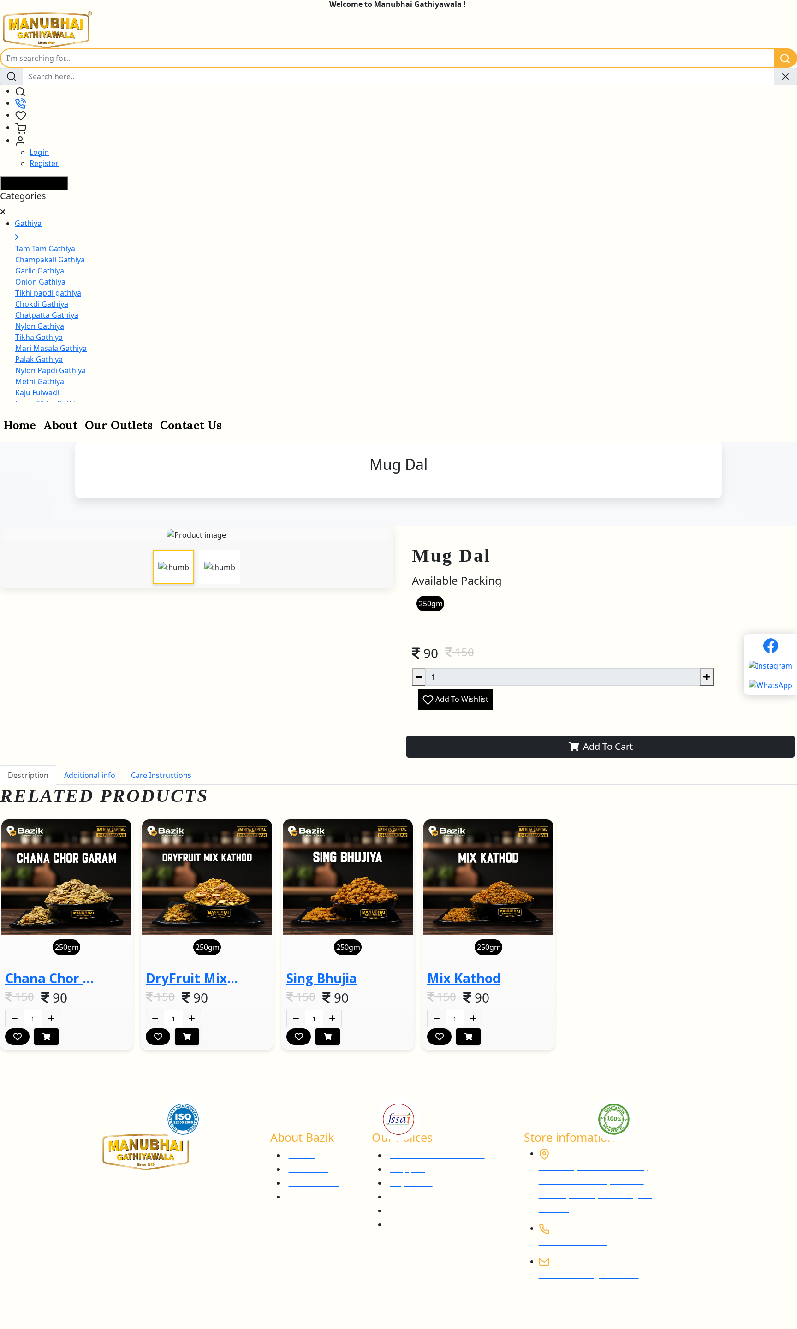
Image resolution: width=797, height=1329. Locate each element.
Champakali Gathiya (50, 260)
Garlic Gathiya (39, 271)
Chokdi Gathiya (41, 304)
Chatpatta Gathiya (46, 315)
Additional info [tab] (89, 775)
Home (20, 425)
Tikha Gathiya (39, 337)
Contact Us (191, 425)
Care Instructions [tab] (161, 775)
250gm (431, 604)
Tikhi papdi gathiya (48, 293)
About (60, 425)
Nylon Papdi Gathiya (50, 370)
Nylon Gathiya (39, 326)
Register (44, 163)
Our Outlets (119, 425)
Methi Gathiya (39, 381)
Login (39, 152)
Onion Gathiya (40, 282)
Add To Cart (608, 746)
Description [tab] (28, 775)
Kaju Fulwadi (37, 392)
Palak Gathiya (39, 359)
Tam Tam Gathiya (45, 248)
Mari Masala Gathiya (51, 348)
